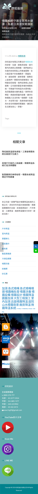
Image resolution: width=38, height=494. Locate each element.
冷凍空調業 (6, 259)
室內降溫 (5, 234)
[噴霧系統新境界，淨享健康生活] (2, 247)
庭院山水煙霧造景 (18, 303)
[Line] (36, 251)
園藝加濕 (7, 298)
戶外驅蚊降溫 (24, 308)
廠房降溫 (25, 304)
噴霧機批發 (12, 291)
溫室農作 (5, 244)
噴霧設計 (16, 295)
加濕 (5, 288)
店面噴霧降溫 (19, 301)
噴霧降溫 (28, 295)
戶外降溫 (5, 229)
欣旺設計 (30, 308)
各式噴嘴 (13, 288)
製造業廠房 (6, 254)
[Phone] (36, 246)
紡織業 (5, 269)
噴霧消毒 (5, 264)
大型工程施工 (22, 298)
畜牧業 (5, 249)
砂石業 (5, 274)
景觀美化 (5, 239)
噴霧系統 (21, 56)
